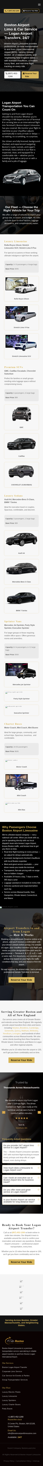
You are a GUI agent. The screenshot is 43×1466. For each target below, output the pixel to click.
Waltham (25, 1031)
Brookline (24, 1028)
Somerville (9, 1031)
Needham (7, 1034)
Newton (15, 1028)
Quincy (17, 1031)
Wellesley (34, 1031)
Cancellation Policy (23, 1461)
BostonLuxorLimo (28, 1448)
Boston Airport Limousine (30, 1454)
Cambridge (33, 1028)
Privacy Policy (9, 1461)
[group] (21, 106)
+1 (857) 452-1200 (13, 11)
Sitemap (36, 1461)
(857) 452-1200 (13, 75)
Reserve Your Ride (31, 11)
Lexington (16, 1034)
